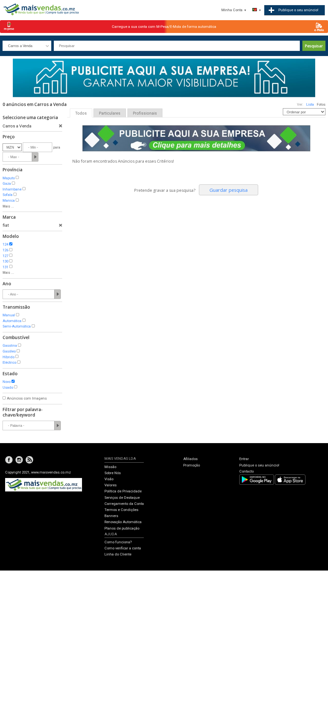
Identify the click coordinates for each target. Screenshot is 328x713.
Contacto (246, 471)
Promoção (191, 465)
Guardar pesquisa (228, 190)
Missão (110, 467)
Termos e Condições (121, 510)
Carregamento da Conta (124, 504)
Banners (111, 516)
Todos (81, 113)
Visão (108, 479)
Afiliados (190, 459)
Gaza (7, 184)
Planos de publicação (121, 528)
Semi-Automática (17, 326)
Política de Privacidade (123, 491)
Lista (310, 104)
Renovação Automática (123, 522)
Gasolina (10, 346)
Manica (9, 201)
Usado (8, 387)
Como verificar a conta (122, 548)
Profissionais (145, 113)
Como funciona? (118, 542)
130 (5, 261)
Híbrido (8, 357)
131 (5, 267)
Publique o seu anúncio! (259, 465)
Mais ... (8, 206)
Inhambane (12, 189)
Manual (9, 315)
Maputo (9, 178)
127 (5, 256)
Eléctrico (9, 363)
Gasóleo (9, 351)
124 (5, 244)
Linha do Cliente (117, 554)
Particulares (109, 113)
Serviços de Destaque (122, 498)
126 (5, 250)
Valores (110, 485)
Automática (12, 321)
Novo (7, 382)
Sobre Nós (112, 473)
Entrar (244, 459)
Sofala (7, 195)
